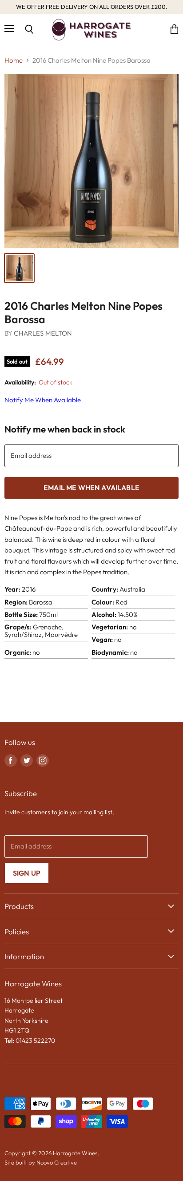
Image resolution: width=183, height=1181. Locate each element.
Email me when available (91, 487)
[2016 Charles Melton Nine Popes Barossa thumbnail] (19, 268)
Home (13, 60)
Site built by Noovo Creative (40, 1162)
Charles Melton (43, 333)
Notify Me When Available (42, 400)
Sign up (26, 873)
